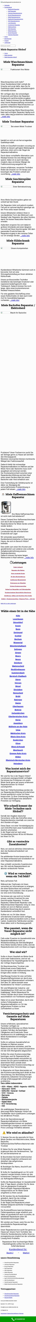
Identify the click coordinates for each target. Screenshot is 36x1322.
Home (6, 53)
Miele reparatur (8, 55)
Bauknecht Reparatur (13, 9)
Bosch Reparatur (12, 33)
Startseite (7, 5)
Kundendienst (8, 7)
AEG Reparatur (12, 29)
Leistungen (7, 42)
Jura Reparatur (12, 23)
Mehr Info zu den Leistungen (8, 603)
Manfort (26, 1253)
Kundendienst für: (18, 1249)
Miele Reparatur (12, 31)
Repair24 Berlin (8, 1297)
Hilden (18, 757)
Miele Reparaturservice (14, 17)
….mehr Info (5, 116)
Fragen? (6, 40)
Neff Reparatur (12, 11)
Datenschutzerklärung (13, 1313)
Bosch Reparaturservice (14, 15)
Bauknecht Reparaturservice (15, 19)
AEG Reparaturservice (14, 21)
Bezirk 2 (10, 1253)
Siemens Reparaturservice (15, 13)
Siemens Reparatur (13, 34)
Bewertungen (7, 38)
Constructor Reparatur (14, 25)
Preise (6, 36)
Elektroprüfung (12, 27)
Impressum (4, 1313)
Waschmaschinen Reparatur (11, 1295)
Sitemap (21, 1313)
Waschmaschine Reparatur (11, 1293)
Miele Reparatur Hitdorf (10, 57)
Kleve (18, 743)
